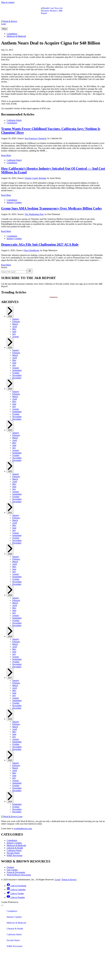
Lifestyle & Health (15, 848)
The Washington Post (34, 214)
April (14, 326)
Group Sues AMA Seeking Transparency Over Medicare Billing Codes (51, 208)
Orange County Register (35, 178)
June (14, 331)
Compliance (12, 33)
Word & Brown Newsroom (19, 875)
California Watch (14, 120)
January (15, 319)
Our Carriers (12, 870)
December (16, 378)
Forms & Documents (16, 872)
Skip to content (7, 2)
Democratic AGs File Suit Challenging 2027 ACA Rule (40, 244)
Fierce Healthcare (31, 250)
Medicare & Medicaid (16, 36)
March (15, 324)
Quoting (10, 867)
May (14, 329)
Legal (57, 879)
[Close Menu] (2, 905)
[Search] (29, 271)
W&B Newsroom (14, 855)
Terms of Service (69, 879)
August (15, 336)
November (17, 375)
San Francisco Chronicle (35, 138)
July (14, 334)
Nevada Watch (13, 853)
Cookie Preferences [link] (9, 902)
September (17, 370)
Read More (6, 155)
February (16, 321)
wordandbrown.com (23, 828)
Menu (4, 29)
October (15, 373)
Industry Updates (14, 202)
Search (4, 267)
